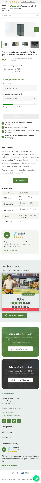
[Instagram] (4, 421)
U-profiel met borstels (11, 94)
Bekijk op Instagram (16, 315)
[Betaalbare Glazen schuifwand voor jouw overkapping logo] (23, 7)
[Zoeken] (37, 15)
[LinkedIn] (19, 421)
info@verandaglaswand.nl (12, 415)
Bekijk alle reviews (10, 250)
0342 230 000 (9, 413)
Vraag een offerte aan (19, 349)
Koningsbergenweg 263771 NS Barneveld (10, 402)
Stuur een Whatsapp (21, 380)
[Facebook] (9, 421)
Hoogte (6, 84)
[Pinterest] (14, 421)
